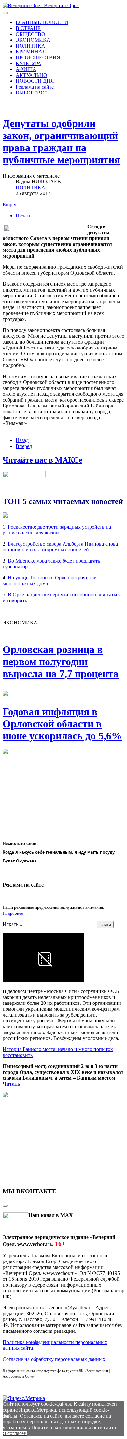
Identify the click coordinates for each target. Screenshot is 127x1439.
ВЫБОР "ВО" (31, 92)
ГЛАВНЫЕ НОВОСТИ (42, 22)
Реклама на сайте (35, 87)
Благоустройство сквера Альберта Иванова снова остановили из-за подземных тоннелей (60, 546)
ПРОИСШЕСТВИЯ (38, 57)
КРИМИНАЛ (31, 51)
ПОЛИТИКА (30, 46)
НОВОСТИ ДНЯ (35, 81)
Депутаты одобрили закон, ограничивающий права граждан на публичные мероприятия (61, 141)
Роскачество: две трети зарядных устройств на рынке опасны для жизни (57, 529)
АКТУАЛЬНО (31, 75)
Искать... (12, 924)
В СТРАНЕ (28, 28)
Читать (12, 1084)
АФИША (26, 69)
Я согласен (15, 1433)
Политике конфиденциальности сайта (73, 1427)
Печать (23, 215)
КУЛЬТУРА (28, 63)
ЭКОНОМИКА (33, 40)
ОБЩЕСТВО (30, 34)
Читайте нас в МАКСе (42, 460)
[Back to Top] (5, 1206)
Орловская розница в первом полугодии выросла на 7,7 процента (61, 661)
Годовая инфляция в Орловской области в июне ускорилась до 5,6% (62, 724)
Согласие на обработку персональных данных (54, 1359)
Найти (105, 924)
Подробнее (13, 913)
